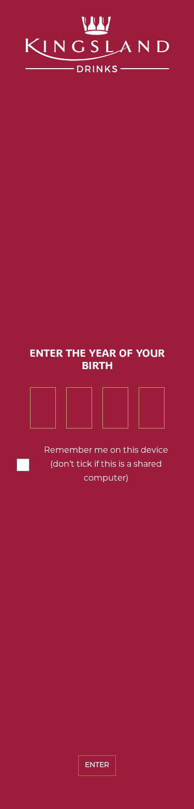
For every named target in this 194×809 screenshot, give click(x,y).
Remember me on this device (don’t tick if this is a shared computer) (106, 465)
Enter (97, 765)
